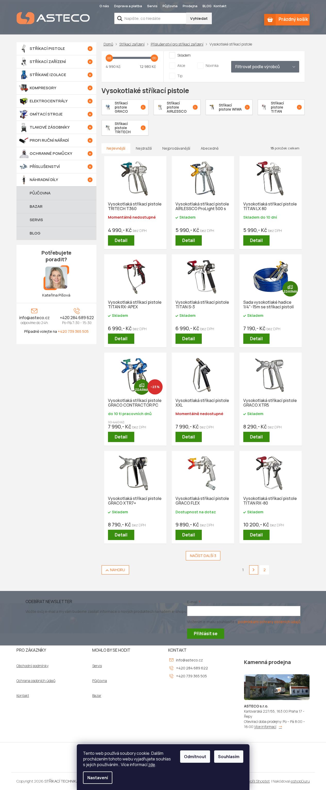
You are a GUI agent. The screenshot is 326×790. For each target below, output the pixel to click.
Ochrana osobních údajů (35, 681)
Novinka (212, 65)
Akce (181, 65)
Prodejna (190, 6)
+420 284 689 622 (77, 317)
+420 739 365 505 (73, 331)
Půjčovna (170, 6)
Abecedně (210, 148)
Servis (152, 6)
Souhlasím (228, 756)
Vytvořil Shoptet (256, 781)
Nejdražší (144, 148)
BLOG (207, 6)
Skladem (184, 55)
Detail (121, 240)
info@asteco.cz (34, 317)
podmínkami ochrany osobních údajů (269, 621)
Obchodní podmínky (32, 666)
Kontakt (220, 6)
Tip (179, 75)
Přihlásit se (206, 633)
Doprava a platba (128, 6)
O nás (104, 6)
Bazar (96, 695)
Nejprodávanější (176, 148)
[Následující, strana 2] (253, 569)
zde (151, 764)
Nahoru (117, 569)
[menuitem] (56, 48)
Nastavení (97, 777)
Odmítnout (195, 756)
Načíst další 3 (203, 555)
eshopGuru (300, 781)
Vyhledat (199, 18)
